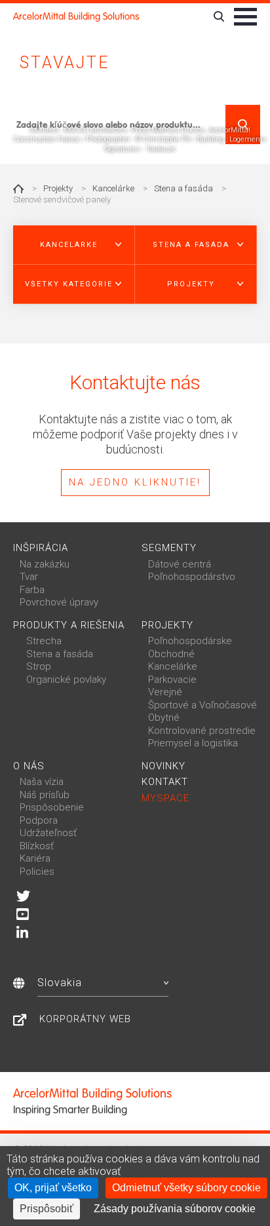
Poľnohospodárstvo (191, 577)
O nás (29, 766)
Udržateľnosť (48, 833)
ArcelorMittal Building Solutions (76, 16)
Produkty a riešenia (69, 625)
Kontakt (165, 782)
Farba (32, 590)
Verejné (165, 692)
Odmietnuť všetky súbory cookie (186, 1187)
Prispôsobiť (46, 1208)
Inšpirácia (40, 548)
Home (18, 188)
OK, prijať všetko (53, 1187)
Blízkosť (37, 846)
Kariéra (35, 858)
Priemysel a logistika (193, 743)
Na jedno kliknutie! (135, 482)
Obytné (164, 717)
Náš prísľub (44, 795)
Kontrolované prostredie (202, 731)
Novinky (163, 766)
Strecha (44, 641)
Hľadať (242, 124)
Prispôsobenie (52, 807)
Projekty (58, 188)
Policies (37, 871)
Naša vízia (42, 782)
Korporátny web (85, 1019)
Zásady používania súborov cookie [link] (175, 1208)
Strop (38, 666)
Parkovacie (172, 679)
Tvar (29, 577)
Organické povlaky (66, 679)
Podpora (39, 820)
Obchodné (171, 654)
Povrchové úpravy (59, 602)
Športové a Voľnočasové (202, 705)
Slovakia (59, 982)
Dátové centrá (179, 564)
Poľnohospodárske (190, 641)
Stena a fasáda (183, 188)
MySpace (165, 798)
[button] (74, 245)
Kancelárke (113, 188)
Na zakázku (44, 564)
